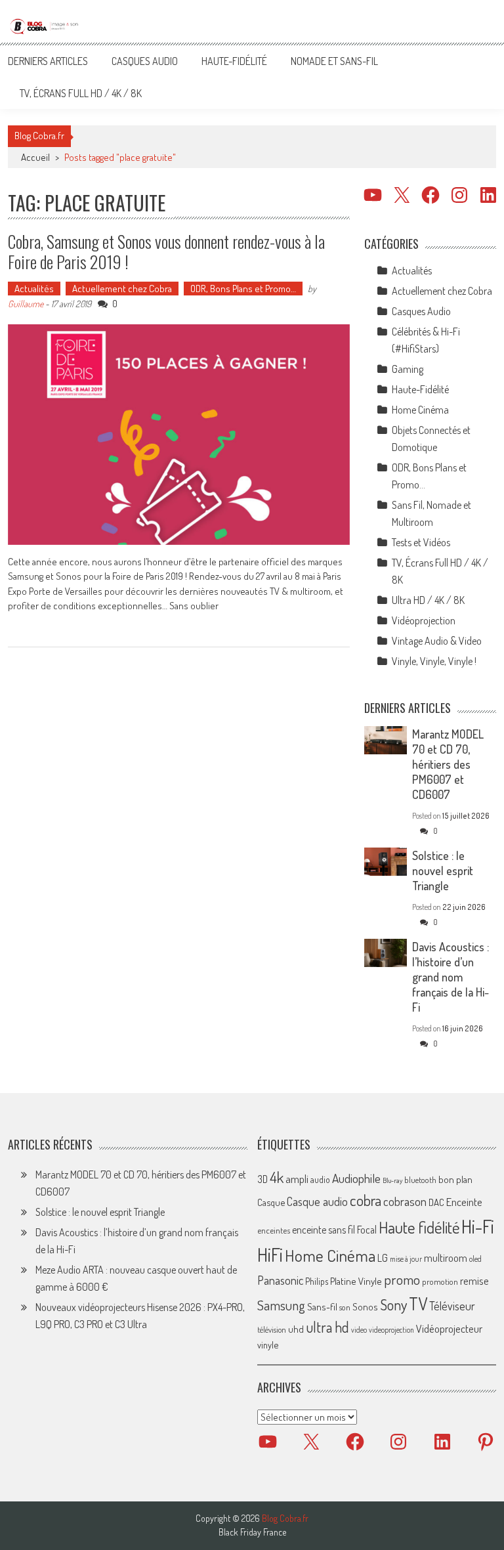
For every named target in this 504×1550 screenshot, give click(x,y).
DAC (436, 1202)
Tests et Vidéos (421, 542)
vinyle (267, 1344)
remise (474, 1280)
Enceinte (464, 1202)
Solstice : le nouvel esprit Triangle (442, 870)
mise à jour (406, 1259)
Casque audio (317, 1201)
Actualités (34, 288)
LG (382, 1257)
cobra (365, 1200)
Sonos (365, 1306)
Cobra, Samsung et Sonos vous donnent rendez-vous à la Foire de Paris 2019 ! (166, 251)
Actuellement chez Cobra (122, 288)
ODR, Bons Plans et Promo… (243, 288)
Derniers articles (48, 61)
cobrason (405, 1201)
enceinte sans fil (323, 1229)
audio (320, 1179)
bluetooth (420, 1179)
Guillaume (25, 303)
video (359, 1330)
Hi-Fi (477, 1226)
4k (277, 1177)
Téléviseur (452, 1306)
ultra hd (327, 1327)
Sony (393, 1304)
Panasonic (280, 1279)
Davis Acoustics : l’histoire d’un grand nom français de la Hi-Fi (450, 976)
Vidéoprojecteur (449, 1328)
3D (262, 1179)
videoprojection (391, 1330)
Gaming (407, 369)
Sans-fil (322, 1306)
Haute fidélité (419, 1227)
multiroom (445, 1257)
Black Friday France (252, 1532)
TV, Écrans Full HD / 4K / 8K (81, 93)
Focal (367, 1229)
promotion (440, 1281)
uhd (296, 1329)
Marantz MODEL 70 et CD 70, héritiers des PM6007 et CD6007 (448, 764)
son (344, 1307)
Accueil (35, 157)
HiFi (270, 1254)
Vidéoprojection (423, 620)
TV (418, 1303)
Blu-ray (392, 1180)
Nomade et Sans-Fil (334, 61)
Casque (271, 1202)
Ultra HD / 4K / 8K (428, 600)
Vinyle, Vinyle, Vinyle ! (434, 661)
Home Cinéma (420, 409)
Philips (316, 1281)
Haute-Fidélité (234, 61)
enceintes (273, 1230)
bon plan (455, 1179)
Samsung (281, 1305)
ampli (296, 1179)
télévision (271, 1329)
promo (402, 1279)
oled (475, 1259)
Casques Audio (145, 61)
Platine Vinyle (356, 1280)
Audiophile (356, 1178)
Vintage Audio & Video (437, 640)
